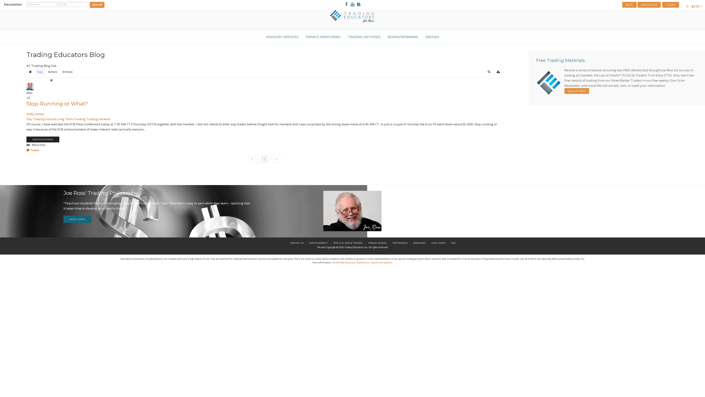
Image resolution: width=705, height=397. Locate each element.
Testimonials (399, 243)
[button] (489, 71)
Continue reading (42, 139)
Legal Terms (438, 243)
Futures (51, 119)
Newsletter (649, 4)
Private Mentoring (323, 37)
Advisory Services (282, 37)
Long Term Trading (71, 119)
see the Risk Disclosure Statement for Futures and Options (362, 262)
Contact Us (296, 243)
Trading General (98, 119)
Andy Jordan (35, 114)
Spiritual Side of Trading (348, 243)
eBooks (432, 37)
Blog (629, 4)
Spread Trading (377, 243)
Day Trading (35, 119)
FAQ (453, 243)
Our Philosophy (318, 243)
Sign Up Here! (576, 91)
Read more (77, 219)
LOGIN (671, 4)
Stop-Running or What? (57, 104)
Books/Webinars (403, 37)
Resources (419, 243)
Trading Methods (364, 37)
